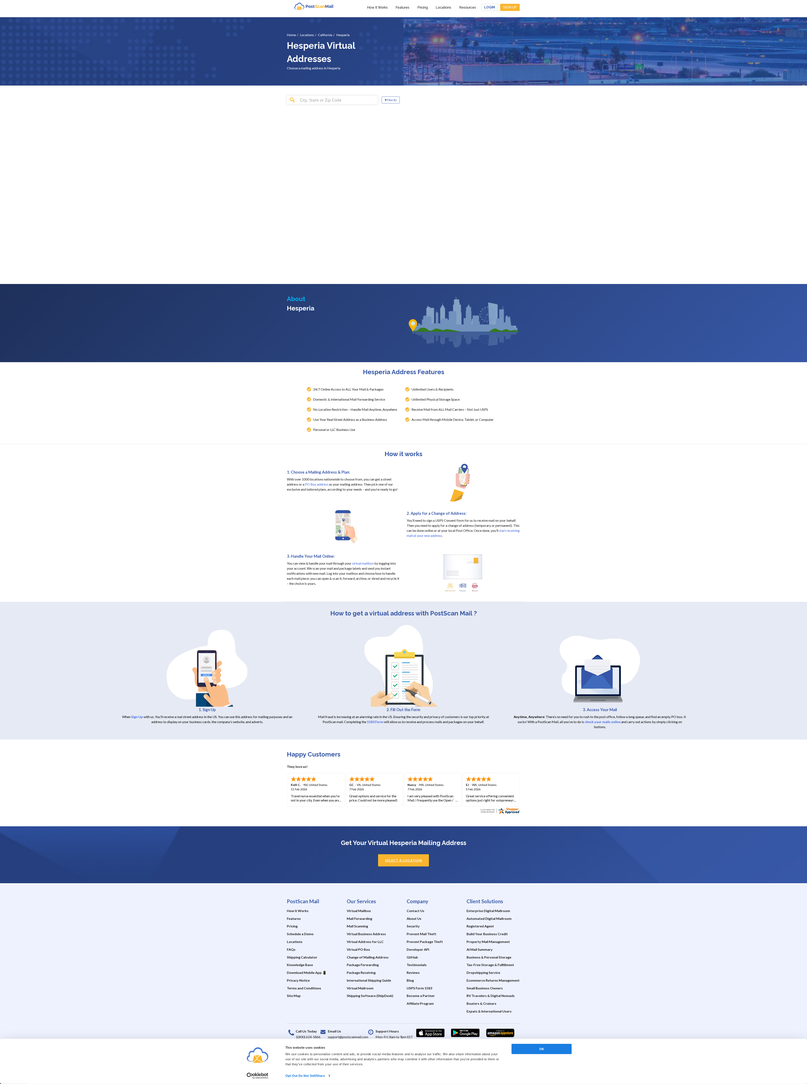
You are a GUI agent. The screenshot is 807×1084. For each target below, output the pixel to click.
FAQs (291, 949)
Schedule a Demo (300, 934)
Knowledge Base (300, 965)
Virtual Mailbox (359, 911)
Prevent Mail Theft (421, 934)
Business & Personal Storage (489, 957)
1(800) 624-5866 (308, 1037)
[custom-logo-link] (314, 6)
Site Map (294, 996)
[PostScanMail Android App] (465, 1033)
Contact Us (415, 911)
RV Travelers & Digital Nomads (491, 996)
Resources (467, 7)
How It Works (377, 7)
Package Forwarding (363, 965)
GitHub (412, 957)
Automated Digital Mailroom (489, 918)
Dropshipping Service (483, 972)
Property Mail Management (488, 942)
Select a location (403, 860)
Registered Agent (480, 926)
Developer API (418, 949)
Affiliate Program (420, 1003)
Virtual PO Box (358, 949)
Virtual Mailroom (360, 988)
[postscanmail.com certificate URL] (500, 810)
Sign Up (510, 7)
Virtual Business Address (366, 934)
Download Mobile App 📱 (307, 972)
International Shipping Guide (369, 980)
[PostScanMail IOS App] (430, 1033)
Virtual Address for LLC (365, 942)
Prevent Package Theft (425, 942)
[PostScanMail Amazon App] (500, 1033)
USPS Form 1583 (419, 988)
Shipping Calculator (302, 957)
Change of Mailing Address (368, 957)
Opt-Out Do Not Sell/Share (305, 1075)
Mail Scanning (357, 926)
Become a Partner (421, 996)
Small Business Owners (485, 988)
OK (541, 1049)
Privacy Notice (298, 980)
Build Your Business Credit (487, 934)
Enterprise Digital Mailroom (488, 911)
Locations (443, 7)
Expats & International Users (489, 1011)
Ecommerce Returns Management (493, 980)
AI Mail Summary (480, 949)
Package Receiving (361, 972)
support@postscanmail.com (348, 1037)
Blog (410, 980)
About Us (414, 918)
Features (402, 7)
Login (489, 7)
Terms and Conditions (304, 988)
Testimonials (417, 965)
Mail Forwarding (359, 918)
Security (413, 926)
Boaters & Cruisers (481, 1003)
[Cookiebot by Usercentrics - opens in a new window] (257, 1076)
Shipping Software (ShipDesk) (370, 996)
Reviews (413, 972)
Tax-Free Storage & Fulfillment (490, 965)
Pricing (422, 7)
